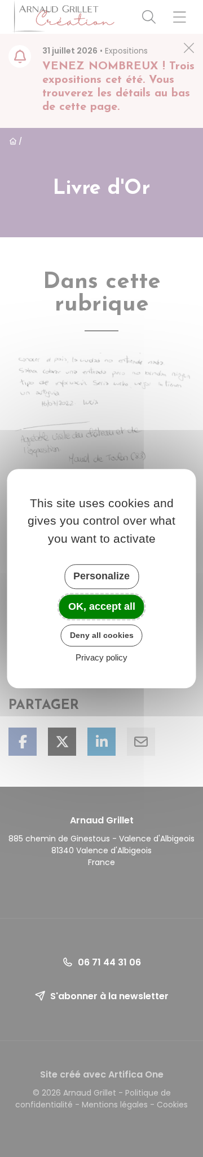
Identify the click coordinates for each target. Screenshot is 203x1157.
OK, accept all (101, 606)
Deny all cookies (102, 635)
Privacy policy (101, 657)
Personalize (101, 576)
